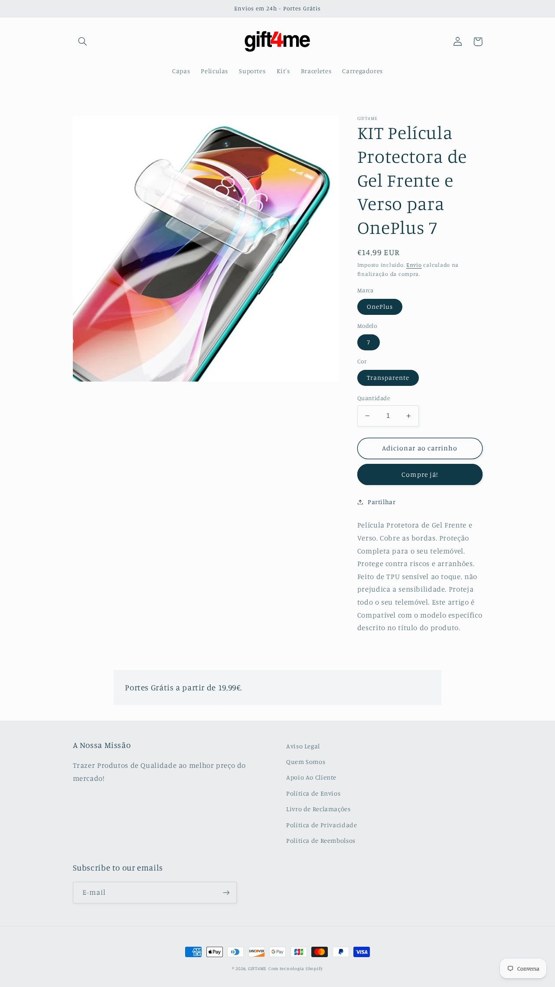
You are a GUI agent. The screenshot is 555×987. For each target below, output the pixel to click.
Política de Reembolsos (321, 840)
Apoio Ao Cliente (311, 777)
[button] (83, 42)
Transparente (388, 377)
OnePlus (380, 306)
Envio (414, 265)
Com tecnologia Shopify (295, 968)
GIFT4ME (257, 968)
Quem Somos (305, 761)
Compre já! (420, 474)
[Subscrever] (226, 892)
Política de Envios (313, 793)
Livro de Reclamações (318, 808)
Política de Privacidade (321, 824)
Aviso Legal (303, 746)
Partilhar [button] (382, 501)
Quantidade (373, 398)
